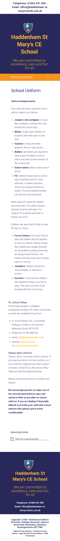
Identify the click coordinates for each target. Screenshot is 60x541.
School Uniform (21, 77)
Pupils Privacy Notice (22, 531)
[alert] (30, 439)
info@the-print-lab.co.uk (31, 337)
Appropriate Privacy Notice (31, 533)
